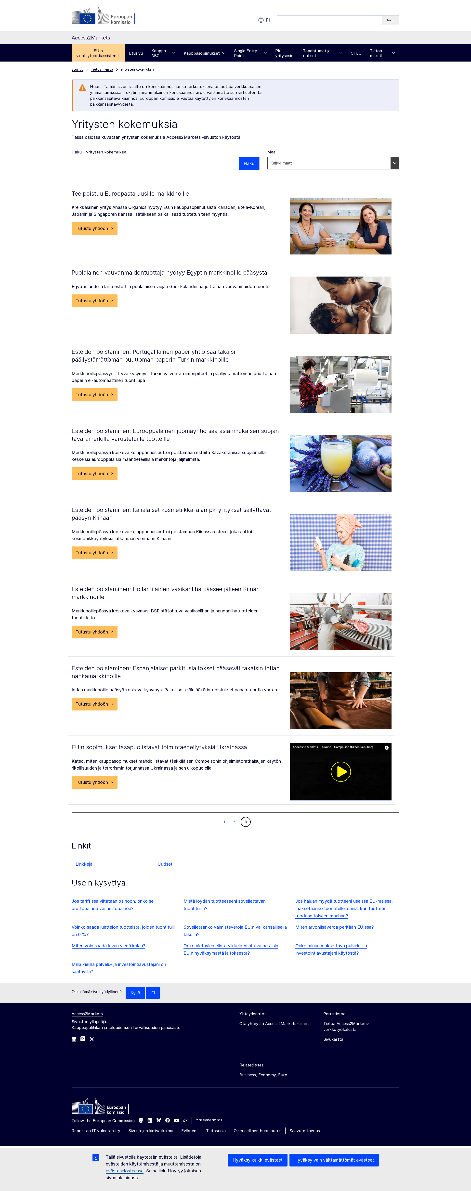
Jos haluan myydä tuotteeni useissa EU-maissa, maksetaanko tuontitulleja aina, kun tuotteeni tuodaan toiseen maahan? (344, 908)
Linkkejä (84, 864)
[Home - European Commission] (107, 1107)
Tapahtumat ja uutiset (316, 53)
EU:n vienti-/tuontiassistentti (98, 53)
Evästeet (189, 1130)
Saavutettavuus (304, 1130)
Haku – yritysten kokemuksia (99, 152)
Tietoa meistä (376, 53)
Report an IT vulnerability (96, 1130)
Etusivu (136, 53)
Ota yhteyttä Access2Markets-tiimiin (274, 1023)
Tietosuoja (216, 1130)
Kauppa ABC (158, 53)
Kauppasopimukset (202, 53)
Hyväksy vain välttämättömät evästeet (334, 1160)
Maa (271, 152)
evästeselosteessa (125, 1170)
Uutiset (164, 864)
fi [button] (268, 20)
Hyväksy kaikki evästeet (258, 1160)
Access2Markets (87, 1013)
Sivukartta (333, 1039)
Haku (249, 163)
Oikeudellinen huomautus (257, 1130)
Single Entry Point (245, 53)
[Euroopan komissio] (111, 15)
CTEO (356, 53)
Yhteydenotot (209, 1119)
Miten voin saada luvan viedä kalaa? (108, 945)
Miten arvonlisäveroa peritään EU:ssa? (334, 927)
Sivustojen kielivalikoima (150, 1130)
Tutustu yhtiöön (92, 228)
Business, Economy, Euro (263, 1074)
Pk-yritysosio (284, 53)
